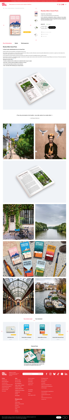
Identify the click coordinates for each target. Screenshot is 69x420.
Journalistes (43, 383)
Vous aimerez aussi (28, 318)
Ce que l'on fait (30, 383)
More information (23, 418)
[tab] (9, 43)
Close (65, 417)
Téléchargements (25, 43)
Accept (59, 417)
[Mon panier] (59, 4)
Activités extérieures (11, 8)
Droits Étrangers (44, 387)
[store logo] (5, 4)
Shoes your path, (17, 56)
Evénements (30, 391)
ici (12, 59)
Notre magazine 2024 (31, 395)
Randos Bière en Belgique (58, 337)
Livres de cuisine (4, 383)
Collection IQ (17, 392)
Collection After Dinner (19, 388)
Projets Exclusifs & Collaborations (46, 386)
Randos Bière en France (10, 337)
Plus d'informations (7, 43)
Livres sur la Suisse (5, 389)
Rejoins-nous (30, 384)
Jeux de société (18, 381)
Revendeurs (43, 381)
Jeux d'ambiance (18, 383)
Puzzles (16, 393)
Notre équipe (30, 381)
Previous (4, 25)
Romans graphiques (5, 381)
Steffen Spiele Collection (19, 385)
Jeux (16, 378)
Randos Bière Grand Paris (19, 8)
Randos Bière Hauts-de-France (26, 337)
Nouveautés (17, 395)
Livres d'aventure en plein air (6, 386)
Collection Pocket (18, 386)
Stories (29, 393)
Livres (6, 8)
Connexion (61, 4)
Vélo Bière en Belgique (42, 337)
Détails (16, 43)
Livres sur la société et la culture (7, 384)
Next (30, 25)
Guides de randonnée (5, 387)
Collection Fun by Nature (19, 390)
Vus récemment (38, 318)
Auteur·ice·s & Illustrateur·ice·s (46, 384)
